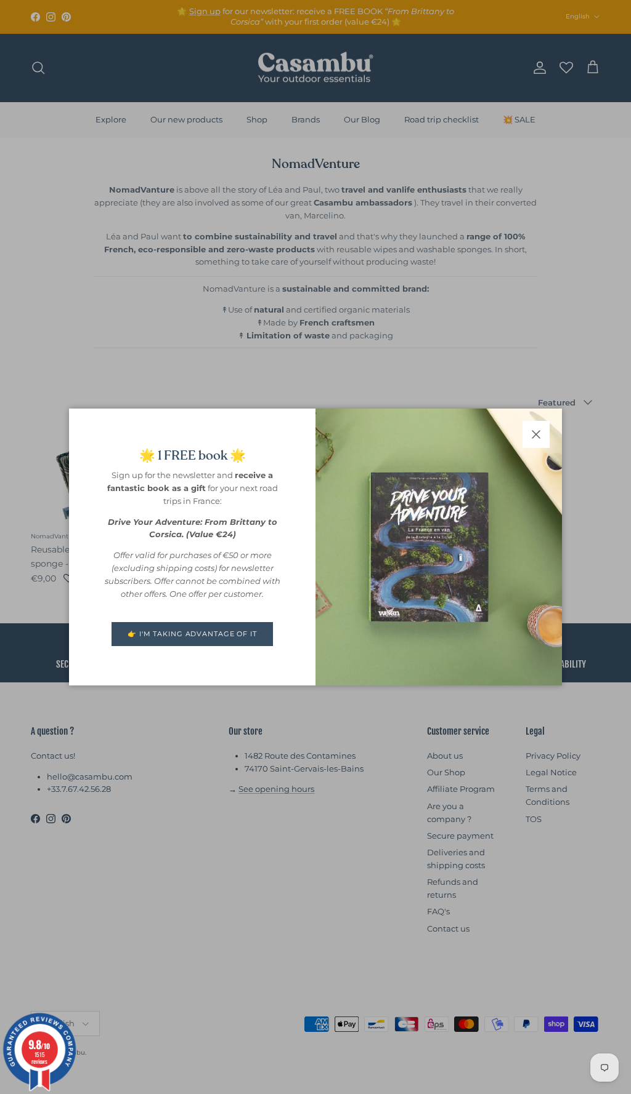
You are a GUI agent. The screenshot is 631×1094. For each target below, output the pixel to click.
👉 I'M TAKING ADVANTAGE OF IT (192, 633)
